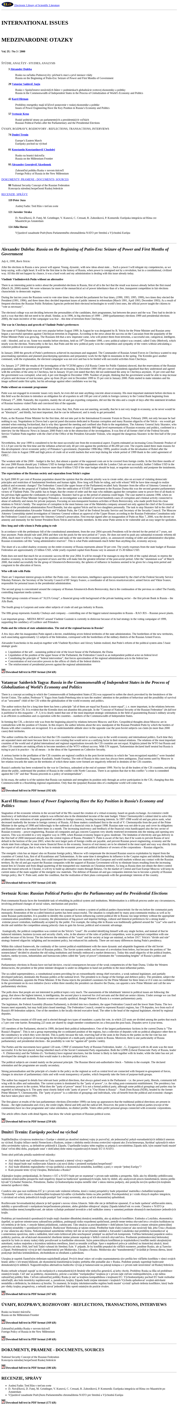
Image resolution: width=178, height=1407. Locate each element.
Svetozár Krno (20, 113)
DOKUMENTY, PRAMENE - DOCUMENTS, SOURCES (35, 179)
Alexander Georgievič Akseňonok (31, 164)
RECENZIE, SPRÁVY (14, 194)
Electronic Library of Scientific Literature (37, 5)
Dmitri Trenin (20, 134)
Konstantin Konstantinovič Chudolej (33, 149)
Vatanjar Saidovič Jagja (26, 84)
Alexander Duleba (21, 69)
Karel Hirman (20, 98)
